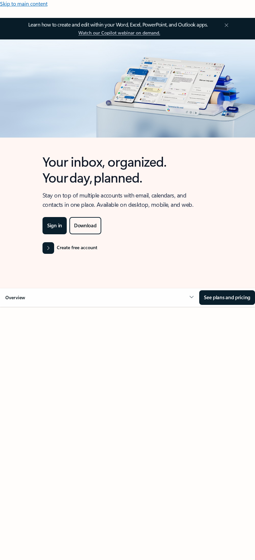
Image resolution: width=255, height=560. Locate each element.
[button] (99, 298)
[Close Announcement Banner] (225, 25)
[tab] (39, 373)
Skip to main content (23, 3)
